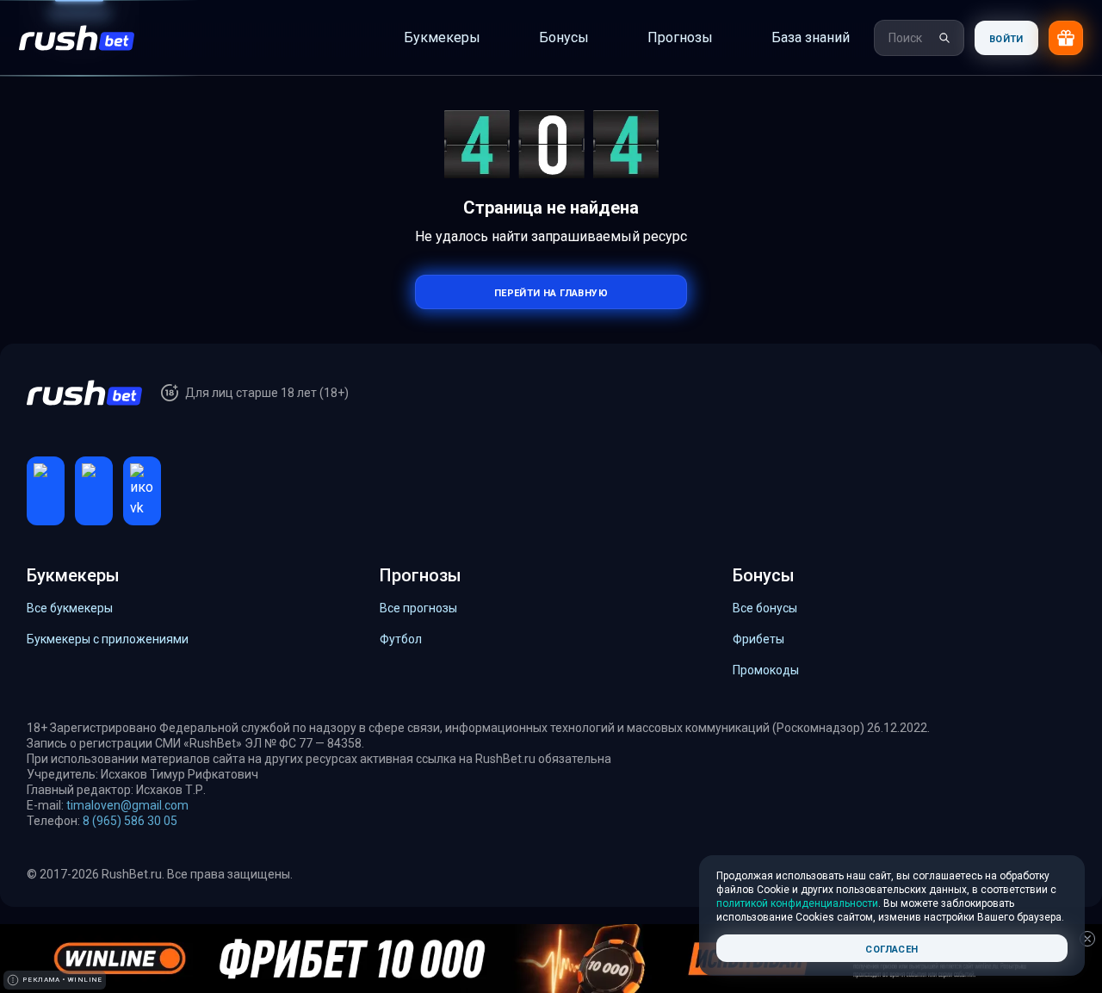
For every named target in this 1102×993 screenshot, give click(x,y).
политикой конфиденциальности (797, 903)
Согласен (891, 948)
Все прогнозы (418, 608)
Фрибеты (758, 639)
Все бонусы (765, 608)
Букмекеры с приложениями (108, 639)
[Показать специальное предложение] (1066, 38)
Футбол (401, 639)
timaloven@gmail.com (127, 805)
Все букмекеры (70, 608)
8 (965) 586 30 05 (130, 821)
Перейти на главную (551, 291)
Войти (1006, 37)
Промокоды (766, 670)
